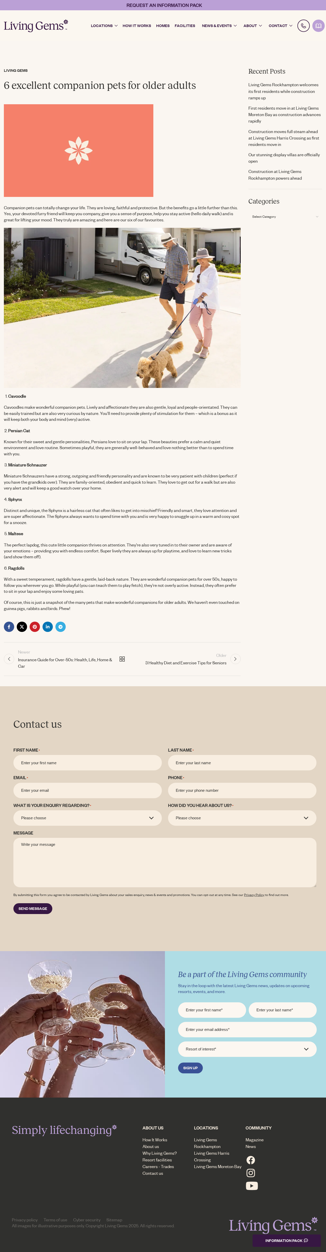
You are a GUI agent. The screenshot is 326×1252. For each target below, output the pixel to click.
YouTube (252, 1186)
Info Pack (318, 26)
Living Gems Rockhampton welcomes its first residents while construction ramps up (283, 91)
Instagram (251, 1173)
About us (151, 1146)
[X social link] (22, 627)
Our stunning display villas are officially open (284, 158)
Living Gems (16, 70)
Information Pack (284, 1240)
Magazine (255, 1139)
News (251, 1146)
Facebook (251, 1160)
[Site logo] (36, 25)
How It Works (155, 1139)
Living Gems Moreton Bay (217, 1166)
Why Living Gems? (160, 1153)
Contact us (153, 1173)
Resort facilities (157, 1159)
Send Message (33, 908)
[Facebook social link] (9, 627)
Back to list (122, 659)
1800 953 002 (303, 26)
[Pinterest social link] (35, 627)
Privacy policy (25, 1219)
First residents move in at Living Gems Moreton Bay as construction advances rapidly (284, 114)
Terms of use (55, 1219)
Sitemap (114, 1219)
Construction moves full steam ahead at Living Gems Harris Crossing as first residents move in (283, 138)
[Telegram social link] (60, 627)
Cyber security (87, 1219)
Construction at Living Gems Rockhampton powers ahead (275, 174)
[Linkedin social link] (48, 627)
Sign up (190, 1067)
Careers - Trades (158, 1166)
